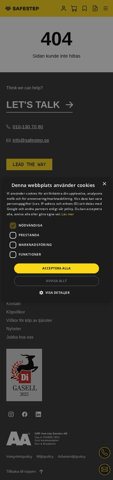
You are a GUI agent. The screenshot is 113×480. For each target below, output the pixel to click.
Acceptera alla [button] (56, 268)
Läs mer (67, 214)
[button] (56, 292)
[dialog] (56, 240)
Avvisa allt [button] (56, 281)
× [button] (104, 184)
